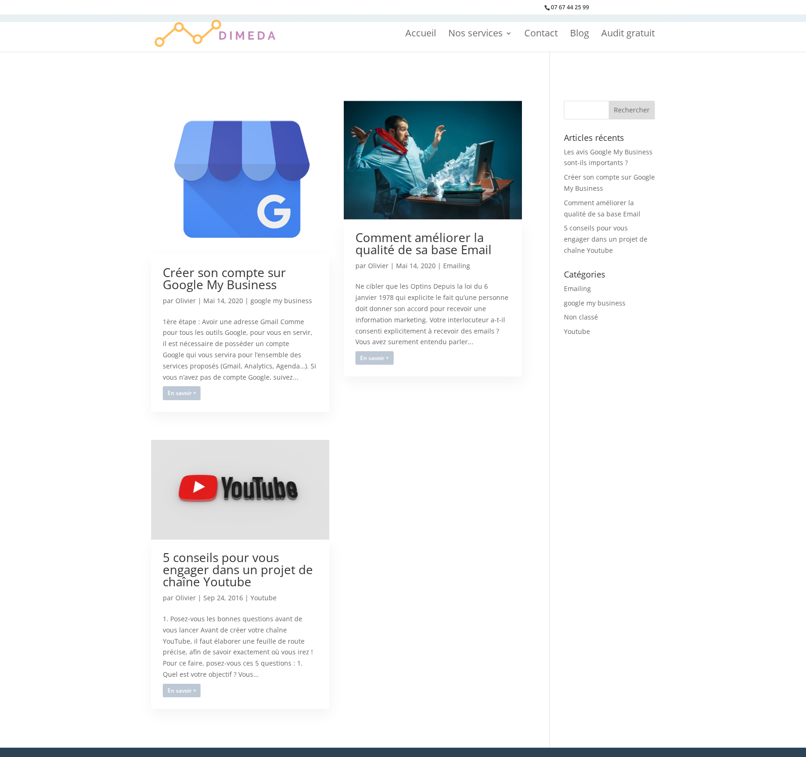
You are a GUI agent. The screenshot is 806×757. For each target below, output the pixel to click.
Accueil (420, 34)
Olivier (185, 300)
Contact (541, 34)
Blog (579, 34)
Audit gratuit (628, 34)
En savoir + (181, 393)
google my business (281, 300)
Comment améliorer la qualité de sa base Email (423, 243)
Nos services (475, 34)
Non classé (581, 317)
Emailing (456, 265)
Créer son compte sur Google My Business (224, 278)
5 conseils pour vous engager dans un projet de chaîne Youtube (238, 569)
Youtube (263, 597)
